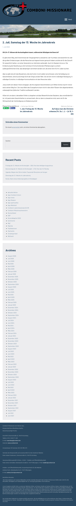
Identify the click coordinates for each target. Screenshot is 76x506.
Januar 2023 (12, 367)
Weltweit (11, 236)
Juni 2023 (11, 354)
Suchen (8, 141)
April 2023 (11, 359)
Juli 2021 (11, 413)
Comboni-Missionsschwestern (18, 210)
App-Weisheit (12, 205)
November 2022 (13, 372)
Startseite (11, 231)
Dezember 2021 (13, 400)
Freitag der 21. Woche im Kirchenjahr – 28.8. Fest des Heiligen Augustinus (29, 165)
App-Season (12, 200)
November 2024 (13, 310)
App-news (11, 197)
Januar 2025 (12, 305)
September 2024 (13, 315)
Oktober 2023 (12, 343)
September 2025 (13, 284)
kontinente (11, 221)
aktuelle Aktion (13, 192)
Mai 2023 (10, 356)
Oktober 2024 (12, 313)
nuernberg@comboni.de (13, 440)
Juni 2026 (11, 261)
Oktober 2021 (12, 405)
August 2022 (12, 379)
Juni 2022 (11, 385)
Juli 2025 (11, 289)
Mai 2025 (10, 294)
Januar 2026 (12, 274)
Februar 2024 (12, 333)
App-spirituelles (13, 203)
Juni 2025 (11, 292)
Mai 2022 (11, 387)
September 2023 (13, 346)
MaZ (9, 223)
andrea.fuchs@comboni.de (14, 472)
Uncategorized (12, 233)
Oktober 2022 (12, 374)
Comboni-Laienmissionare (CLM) (18, 208)
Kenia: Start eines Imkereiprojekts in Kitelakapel (21, 179)
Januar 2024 (12, 336)
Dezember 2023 (13, 338)
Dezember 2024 (13, 307)
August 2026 (12, 256)
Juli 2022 (11, 382)
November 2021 (13, 403)
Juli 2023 (11, 351)
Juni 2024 (11, 323)
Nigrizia (10, 226)
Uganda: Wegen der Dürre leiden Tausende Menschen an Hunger (26, 172)
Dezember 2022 (13, 369)
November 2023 (13, 341)
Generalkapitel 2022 (14, 218)
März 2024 (11, 331)
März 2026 (11, 269)
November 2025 (13, 279)
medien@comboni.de (49, 462)
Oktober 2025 (12, 282)
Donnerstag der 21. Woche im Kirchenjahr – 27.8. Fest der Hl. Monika (27, 169)
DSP (9, 215)
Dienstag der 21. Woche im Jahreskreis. (18, 175)
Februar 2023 (12, 364)
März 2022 (11, 392)
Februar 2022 (12, 395)
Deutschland (12, 213)
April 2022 (11, 390)
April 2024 (11, 328)
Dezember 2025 (13, 276)
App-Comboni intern (14, 195)
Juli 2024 (11, 320)
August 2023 (12, 349)
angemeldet (16, 127)
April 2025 (11, 297)
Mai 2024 (11, 325)
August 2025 (12, 287)
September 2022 (13, 377)
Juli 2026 (11, 258)
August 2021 (12, 410)
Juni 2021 (11, 416)
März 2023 (11, 361)
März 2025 (11, 300)
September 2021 (13, 408)
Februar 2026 (12, 271)
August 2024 (12, 318)
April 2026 (11, 266)
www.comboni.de (13, 443)
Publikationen (12, 228)
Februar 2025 (12, 302)
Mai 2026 (10, 264)
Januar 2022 (12, 398)
